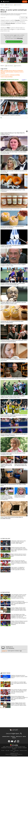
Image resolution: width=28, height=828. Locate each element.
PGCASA (23, 746)
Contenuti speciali (6, 736)
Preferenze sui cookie (23, 750)
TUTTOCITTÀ (9, 747)
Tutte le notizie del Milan (7, 76)
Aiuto (14, 751)
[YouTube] (12, 742)
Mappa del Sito (19, 736)
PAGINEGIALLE (11, 746)
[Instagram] (18, 742)
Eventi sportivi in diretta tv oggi (15, 650)
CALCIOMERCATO (6, 7)
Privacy (11, 750)
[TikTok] (15, 742)
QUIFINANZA (20, 747)
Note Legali (7, 750)
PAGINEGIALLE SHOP (18, 746)
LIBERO (4, 746)
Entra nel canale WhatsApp (15, 41)
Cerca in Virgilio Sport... (13, 733)
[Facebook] (9, 742)
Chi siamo (2, 750)
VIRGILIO (7, 746)
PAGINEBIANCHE (4, 747)
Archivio (14, 737)
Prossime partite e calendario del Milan (10, 75)
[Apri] (1, 1)
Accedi (24, 1)
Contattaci (13, 736)
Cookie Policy (16, 750)
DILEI (12, 747)
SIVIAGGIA (15, 747)
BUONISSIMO (24, 747)
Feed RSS (24, 736)
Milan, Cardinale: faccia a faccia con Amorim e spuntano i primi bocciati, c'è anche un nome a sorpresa (12, 72)
